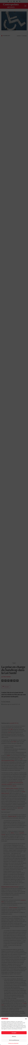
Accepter (14, 1032)
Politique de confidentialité (13, 1043)
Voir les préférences (14, 1040)
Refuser (14, 1036)
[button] (26, 1018)
